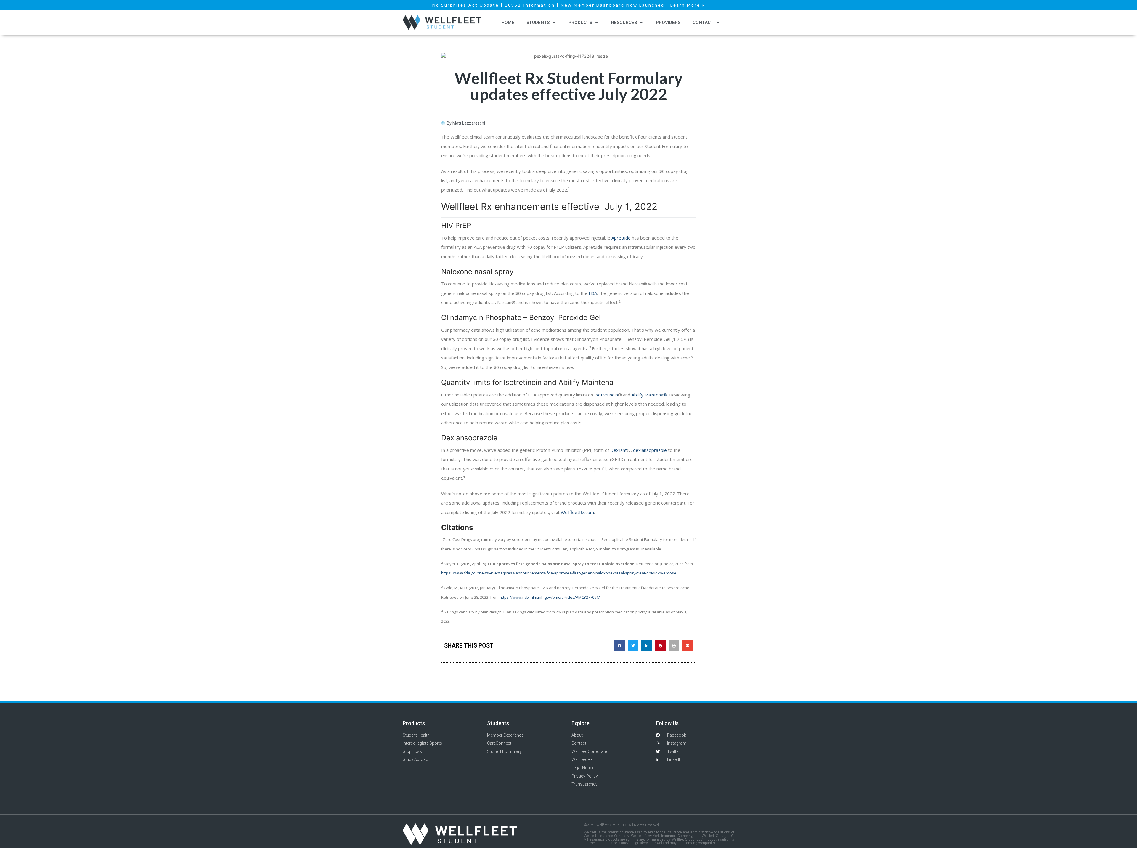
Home (507, 22)
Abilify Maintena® (649, 395)
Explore (580, 723)
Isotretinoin (606, 395)
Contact (703, 22)
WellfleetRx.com (577, 512)
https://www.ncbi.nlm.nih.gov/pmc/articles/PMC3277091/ (550, 597)
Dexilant (618, 450)
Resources (624, 22)
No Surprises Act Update (465, 4)
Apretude (621, 238)
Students (538, 22)
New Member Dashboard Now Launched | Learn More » (633, 4)
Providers (668, 22)
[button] (619, 645)
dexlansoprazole (650, 450)
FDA (593, 293)
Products (580, 22)
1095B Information (530, 4)
